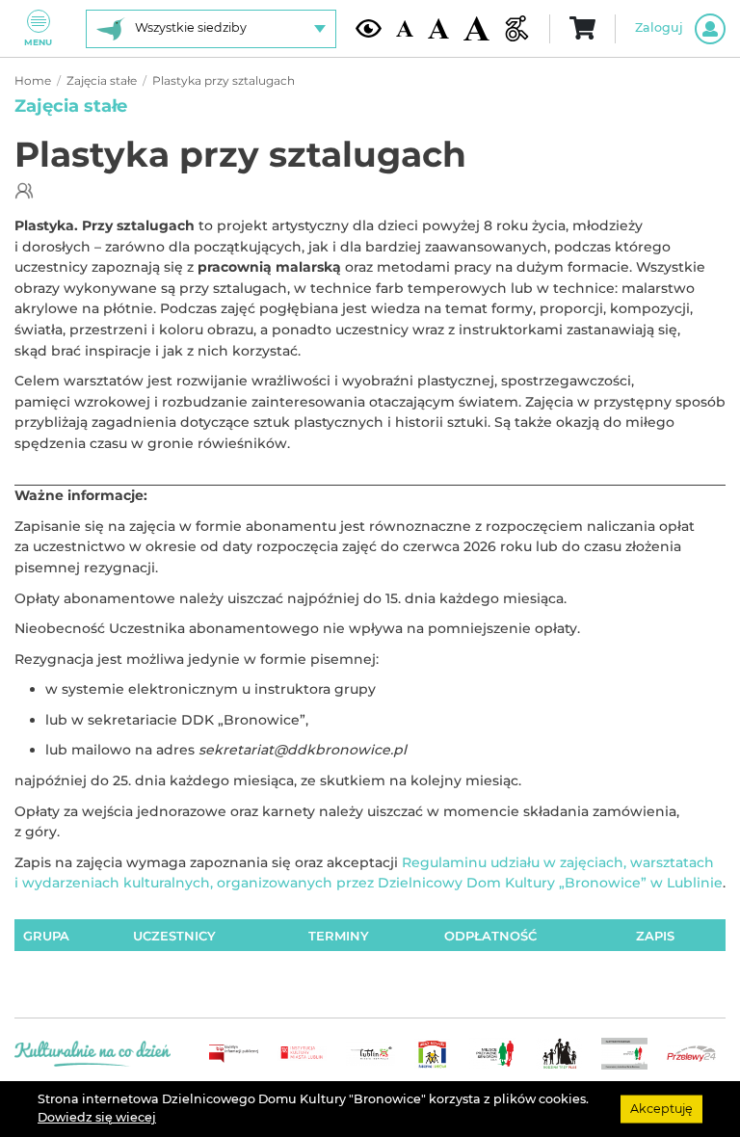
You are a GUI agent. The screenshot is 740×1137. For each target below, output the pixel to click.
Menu (38, 42)
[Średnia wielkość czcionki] (438, 28)
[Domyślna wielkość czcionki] (404, 28)
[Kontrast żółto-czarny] (369, 28)
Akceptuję (661, 1108)
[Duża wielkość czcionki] (476, 28)
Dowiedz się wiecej (97, 1117)
